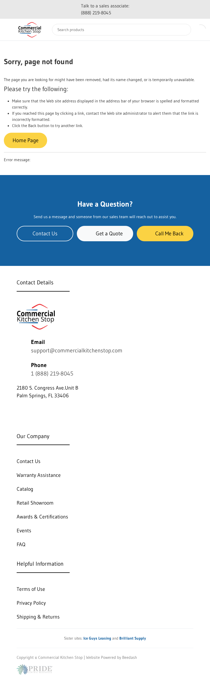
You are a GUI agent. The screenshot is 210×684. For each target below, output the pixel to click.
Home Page (25, 140)
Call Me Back (169, 233)
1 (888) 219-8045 (52, 373)
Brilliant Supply (132, 638)
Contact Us (45, 233)
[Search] (183, 29)
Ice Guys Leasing (97, 638)
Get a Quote (109, 233)
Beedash (129, 657)
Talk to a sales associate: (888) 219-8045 (105, 9)
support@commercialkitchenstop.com (76, 350)
